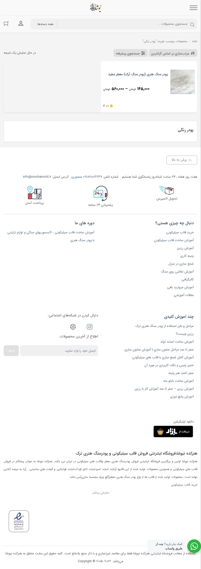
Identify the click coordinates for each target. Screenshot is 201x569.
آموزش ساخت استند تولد (177, 341)
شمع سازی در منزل (181, 263)
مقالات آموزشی (184, 295)
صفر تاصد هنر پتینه (181, 373)
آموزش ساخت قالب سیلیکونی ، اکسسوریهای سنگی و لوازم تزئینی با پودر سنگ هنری (50, 236)
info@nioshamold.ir (37, 176)
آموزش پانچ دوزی (182, 396)
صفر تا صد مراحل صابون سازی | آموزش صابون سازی (159, 349)
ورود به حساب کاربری (21, 23)
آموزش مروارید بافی (180, 287)
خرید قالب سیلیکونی (180, 232)
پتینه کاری (187, 256)
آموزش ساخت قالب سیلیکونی (174, 240)
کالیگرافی (188, 279)
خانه (194, 41)
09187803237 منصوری (86, 176)
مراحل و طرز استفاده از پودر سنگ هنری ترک (165, 326)
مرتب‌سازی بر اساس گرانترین (170, 53)
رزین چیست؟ (185, 333)
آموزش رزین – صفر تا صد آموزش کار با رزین (164, 388)
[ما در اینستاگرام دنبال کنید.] (89, 328)
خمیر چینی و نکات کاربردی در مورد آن (169, 365)
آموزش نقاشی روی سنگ (177, 271)
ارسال (11, 350)
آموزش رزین (185, 248)
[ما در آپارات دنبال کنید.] (73, 328)
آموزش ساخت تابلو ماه (178, 380)
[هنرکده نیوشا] (96, 7)
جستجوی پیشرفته (128, 53)
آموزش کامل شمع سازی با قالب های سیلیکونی (163, 357)
